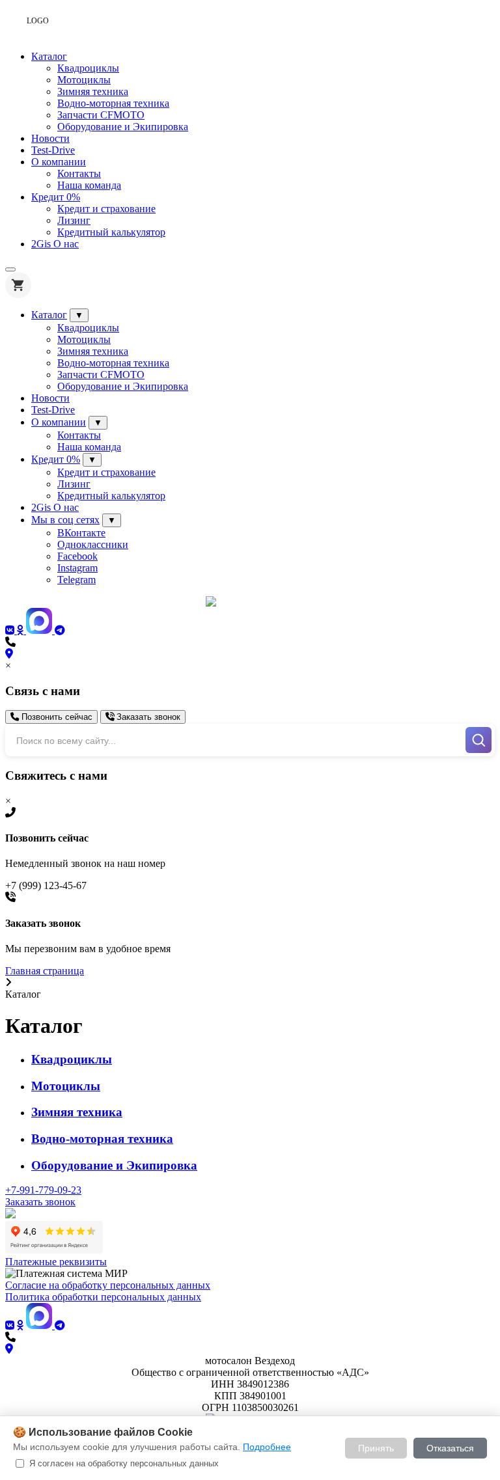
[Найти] (478, 740)
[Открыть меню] (10, 269)
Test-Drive (53, 150)
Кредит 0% (55, 196)
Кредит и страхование (106, 208)
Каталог (49, 56)
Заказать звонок (147, 717)
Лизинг (73, 220)
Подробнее (267, 1447)
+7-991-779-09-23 (43, 1190)
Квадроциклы (88, 68)
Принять (376, 1448)
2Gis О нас (55, 243)
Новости (50, 138)
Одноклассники (92, 544)
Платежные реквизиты (56, 1261)
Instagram (77, 567)
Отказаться (450, 1448)
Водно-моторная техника (113, 103)
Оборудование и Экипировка (122, 126)
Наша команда (89, 185)
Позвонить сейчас (55, 717)
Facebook (77, 556)
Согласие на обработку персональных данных (107, 1285)
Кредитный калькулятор (111, 232)
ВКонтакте (81, 532)
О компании (58, 161)
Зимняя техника (92, 91)
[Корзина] (18, 285)
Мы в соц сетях (65, 519)
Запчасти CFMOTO (101, 114)
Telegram (76, 579)
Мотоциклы (84, 79)
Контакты (79, 173)
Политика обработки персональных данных (103, 1296)
